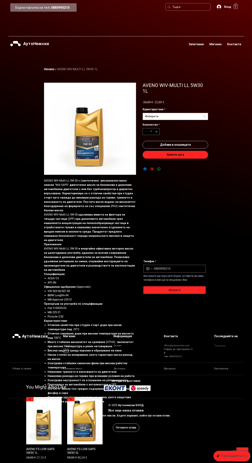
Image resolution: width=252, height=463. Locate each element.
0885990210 (60, 7)
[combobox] (175, 116)
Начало (49, 69)
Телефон (149, 261)
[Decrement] (145, 131)
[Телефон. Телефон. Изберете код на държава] (149, 268)
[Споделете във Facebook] (145, 169)
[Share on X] (166, 169)
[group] (126, 428)
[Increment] (156, 131)
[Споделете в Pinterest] (152, 169)
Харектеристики (154, 109)
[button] (235, 6)
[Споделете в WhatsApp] (159, 169)
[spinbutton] (151, 131)
